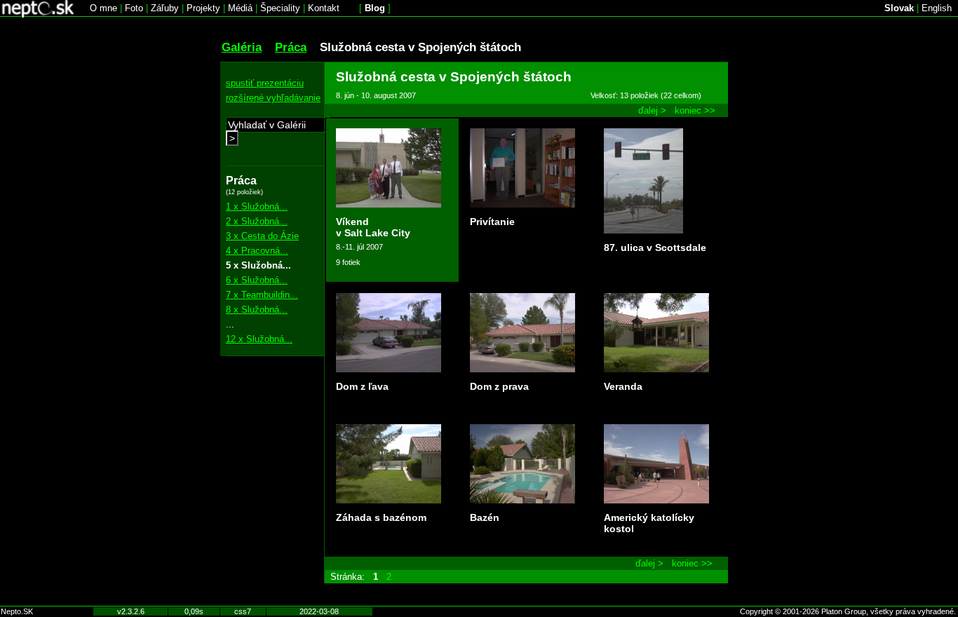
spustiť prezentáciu (265, 83)
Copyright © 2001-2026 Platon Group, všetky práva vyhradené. (848, 611)
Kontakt (323, 8)
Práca (290, 47)
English (937, 8)
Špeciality (280, 8)
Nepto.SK (17, 611)
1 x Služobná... (257, 206)
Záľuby (165, 8)
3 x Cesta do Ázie (262, 236)
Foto (134, 8)
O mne (103, 8)
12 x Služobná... (259, 339)
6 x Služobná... (257, 280)
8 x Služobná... (257, 309)
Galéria (242, 47)
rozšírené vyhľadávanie (273, 98)
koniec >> (695, 110)
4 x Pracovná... (257, 250)
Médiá (240, 8)
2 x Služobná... (257, 221)
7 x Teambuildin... (262, 295)
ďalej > (652, 110)
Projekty (203, 8)
